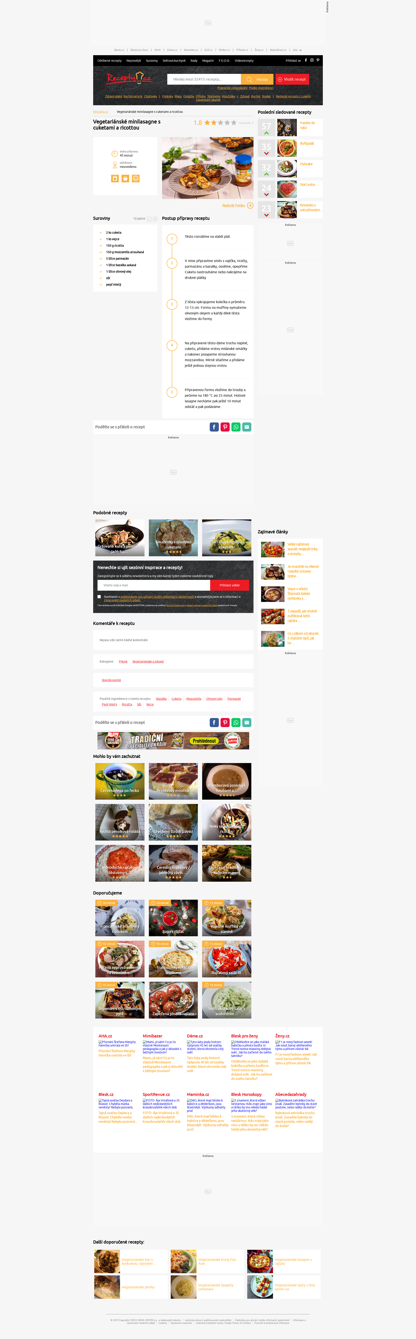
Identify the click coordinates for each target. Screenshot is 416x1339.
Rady (194, 60)
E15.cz (209, 50)
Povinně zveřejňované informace (271, 1322)
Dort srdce (307, 184)
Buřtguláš (307, 143)
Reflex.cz (224, 50)
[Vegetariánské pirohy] (107, 1286)
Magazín (208, 60)
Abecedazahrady (290, 1094)
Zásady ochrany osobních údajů (202, 605)
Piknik (123, 661)
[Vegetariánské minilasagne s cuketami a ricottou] (208, 198)
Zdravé (245, 96)
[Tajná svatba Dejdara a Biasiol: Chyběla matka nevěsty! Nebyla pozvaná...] (120, 1103)
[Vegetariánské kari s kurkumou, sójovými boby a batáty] (107, 1261)
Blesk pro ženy (139, 50)
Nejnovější (134, 60)
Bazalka (161, 698)
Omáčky (188, 96)
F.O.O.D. (224, 60)
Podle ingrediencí (261, 88)
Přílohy (201, 96)
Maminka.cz (191, 50)
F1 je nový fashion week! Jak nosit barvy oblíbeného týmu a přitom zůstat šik (296, 1059)
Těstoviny (213, 96)
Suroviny (152, 60)
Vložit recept (294, 79)
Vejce (150, 704)
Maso (178, 96)
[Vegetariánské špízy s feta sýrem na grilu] (260, 1286)
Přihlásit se (293, 60)
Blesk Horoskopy (246, 1094)
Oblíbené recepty (110, 60)
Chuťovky (150, 96)
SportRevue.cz (156, 1094)
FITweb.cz (242, 50)
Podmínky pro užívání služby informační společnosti (262, 1320)
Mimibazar (152, 1035)
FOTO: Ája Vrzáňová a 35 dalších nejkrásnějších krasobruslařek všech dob (162, 1117)
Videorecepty (244, 60)
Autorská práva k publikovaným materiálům (208, 1320)
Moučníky (228, 96)
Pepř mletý (109, 704)
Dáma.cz (172, 50)
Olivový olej (214, 698)
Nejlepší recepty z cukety (293, 96)
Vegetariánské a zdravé (148, 661)
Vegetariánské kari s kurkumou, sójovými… (139, 1261)
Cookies (163, 1322)
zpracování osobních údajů (122, 600)
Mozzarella (193, 698)
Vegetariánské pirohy (138, 1287)
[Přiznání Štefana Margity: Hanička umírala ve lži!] (120, 1043)
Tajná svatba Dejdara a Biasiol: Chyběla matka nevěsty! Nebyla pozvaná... (118, 1117)
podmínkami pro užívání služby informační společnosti (157, 596)
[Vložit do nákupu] (125, 178)
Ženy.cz (259, 50)
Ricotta (127, 704)
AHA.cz (105, 1035)
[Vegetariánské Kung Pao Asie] (184, 1261)
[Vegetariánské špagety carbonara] (184, 1286)
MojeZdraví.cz (278, 50)
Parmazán (234, 698)
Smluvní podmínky (175, 605)
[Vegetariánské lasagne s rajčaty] (260, 1261)
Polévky (167, 96)
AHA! (157, 50)
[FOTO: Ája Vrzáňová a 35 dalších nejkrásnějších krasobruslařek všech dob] (164, 1103)
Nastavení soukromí (181, 1322)
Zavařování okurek (208, 100)
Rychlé (255, 96)
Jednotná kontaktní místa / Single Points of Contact (223, 1322)
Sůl (139, 704)
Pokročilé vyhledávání (232, 88)
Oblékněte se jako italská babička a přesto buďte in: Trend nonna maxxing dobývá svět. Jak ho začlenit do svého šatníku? (251, 1069)
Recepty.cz (100, 111)
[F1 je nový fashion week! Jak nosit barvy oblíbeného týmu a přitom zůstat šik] (296, 1044)
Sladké (266, 96)
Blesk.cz (119, 50)
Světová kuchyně (174, 60)
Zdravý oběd (113, 96)
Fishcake (306, 164)
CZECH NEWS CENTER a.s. (144, 1320)
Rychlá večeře (133, 96)
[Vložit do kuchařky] (115, 178)
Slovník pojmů (111, 680)
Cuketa (176, 698)
